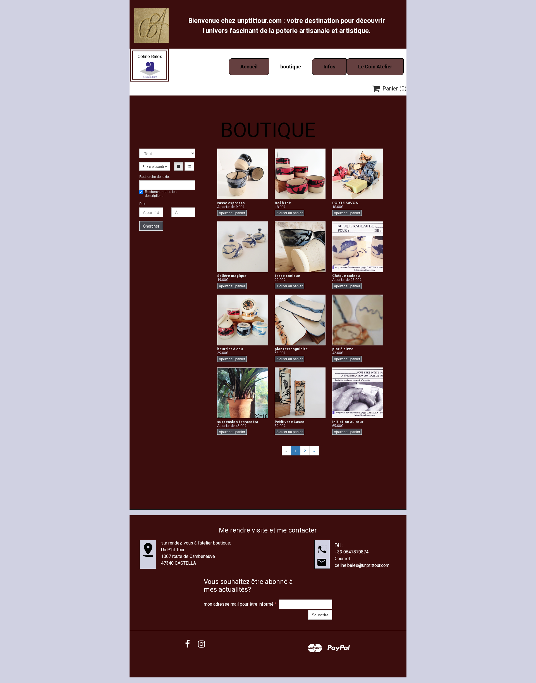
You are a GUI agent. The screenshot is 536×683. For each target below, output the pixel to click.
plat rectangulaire (291, 349)
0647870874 (355, 552)
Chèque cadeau (346, 276)
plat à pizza (342, 349)
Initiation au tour (347, 422)
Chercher (151, 226)
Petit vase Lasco (290, 422)
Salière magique (232, 276)
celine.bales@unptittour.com (362, 565)
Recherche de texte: (154, 177)
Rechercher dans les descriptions (160, 194)
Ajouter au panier (232, 212)
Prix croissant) (153, 166)
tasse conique (287, 276)
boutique (290, 67)
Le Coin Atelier (375, 67)
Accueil (249, 67)
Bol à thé (283, 203)
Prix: (142, 204)
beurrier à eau (230, 349)
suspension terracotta (237, 422)
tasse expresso (231, 203)
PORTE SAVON (345, 203)
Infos (329, 67)
